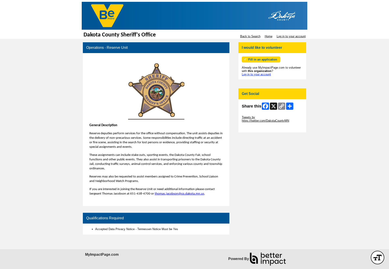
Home (268, 36)
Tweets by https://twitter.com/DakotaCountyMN (265, 119)
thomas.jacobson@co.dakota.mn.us (179, 193)
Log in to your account (291, 36)
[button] (377, 257)
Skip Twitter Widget (254, 114)
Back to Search (250, 36)
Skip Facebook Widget (256, 127)
